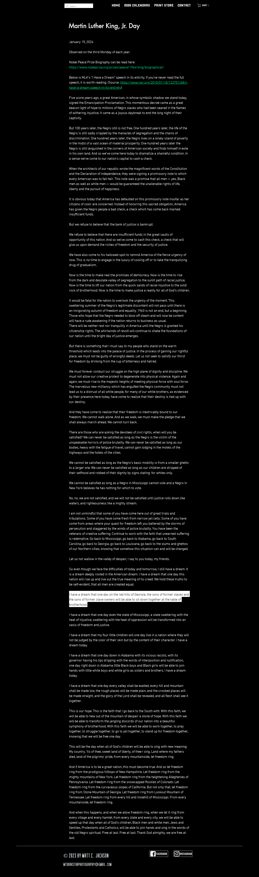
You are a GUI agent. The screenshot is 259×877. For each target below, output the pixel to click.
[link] (203, 5)
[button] (163, 5)
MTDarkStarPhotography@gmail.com (87, 865)
